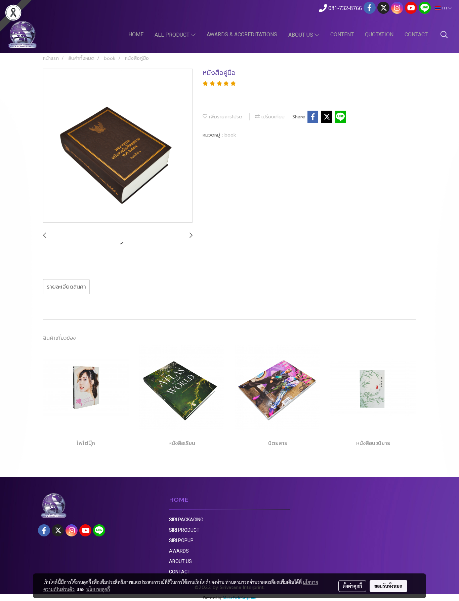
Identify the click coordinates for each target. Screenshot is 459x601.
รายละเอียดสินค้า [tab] (66, 287)
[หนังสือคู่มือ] (117, 146)
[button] (444, 34)
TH (444, 7)
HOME (135, 34)
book (230, 135)
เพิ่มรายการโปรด (224, 116)
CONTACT (416, 34)
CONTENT (342, 34)
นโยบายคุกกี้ (98, 589)
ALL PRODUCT (173, 35)
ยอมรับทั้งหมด (388, 586)
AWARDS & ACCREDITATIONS (242, 34)
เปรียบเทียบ (272, 116)
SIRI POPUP (181, 540)
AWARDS (179, 551)
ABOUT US (301, 35)
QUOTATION (379, 34)
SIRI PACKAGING (186, 519)
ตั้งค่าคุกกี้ (352, 586)
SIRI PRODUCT (184, 530)
